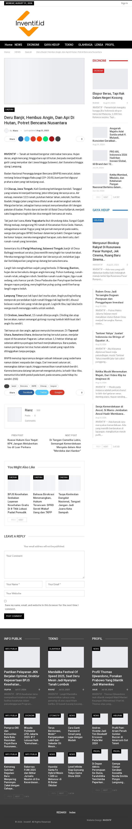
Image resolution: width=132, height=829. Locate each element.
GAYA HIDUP (52, 44)
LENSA (99, 44)
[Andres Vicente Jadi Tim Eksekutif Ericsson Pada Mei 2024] (100, 719)
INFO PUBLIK (11, 649)
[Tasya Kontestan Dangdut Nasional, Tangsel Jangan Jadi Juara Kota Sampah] (69, 483)
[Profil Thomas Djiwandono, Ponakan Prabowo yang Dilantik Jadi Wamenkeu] (110, 657)
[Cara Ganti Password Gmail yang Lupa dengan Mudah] (76, 719)
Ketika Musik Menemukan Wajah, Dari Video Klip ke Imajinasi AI (111, 375)
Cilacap (43, 386)
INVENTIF (107, 820)
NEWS (18, 44)
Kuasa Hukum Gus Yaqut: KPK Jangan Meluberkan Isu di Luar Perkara (23, 443)
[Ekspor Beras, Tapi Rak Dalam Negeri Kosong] (110, 79)
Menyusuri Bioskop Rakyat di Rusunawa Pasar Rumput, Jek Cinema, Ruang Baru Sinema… (106, 251)
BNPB (34, 386)
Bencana (24, 386)
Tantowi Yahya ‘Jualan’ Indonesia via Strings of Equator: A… (110, 337)
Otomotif (54, 715)
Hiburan (98, 220)
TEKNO (69, 44)
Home (8, 44)
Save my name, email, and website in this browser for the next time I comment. (42, 607)
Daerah (9, 109)
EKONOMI (33, 44)
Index (72, 812)
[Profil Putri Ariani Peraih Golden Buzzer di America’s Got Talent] (120, 719)
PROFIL (109, 44)
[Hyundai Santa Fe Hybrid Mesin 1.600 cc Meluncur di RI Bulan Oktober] (56, 757)
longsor (53, 386)
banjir (14, 386)
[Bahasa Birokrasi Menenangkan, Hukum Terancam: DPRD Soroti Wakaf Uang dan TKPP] (44, 483)
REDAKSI (61, 812)
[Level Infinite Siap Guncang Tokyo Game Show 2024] (76, 757)
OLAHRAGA (85, 44)
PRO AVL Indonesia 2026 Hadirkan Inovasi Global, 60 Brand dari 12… (110, 157)
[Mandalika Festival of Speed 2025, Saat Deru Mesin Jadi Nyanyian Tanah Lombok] (66, 657)
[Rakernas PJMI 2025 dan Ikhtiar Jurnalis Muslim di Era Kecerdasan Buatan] (32, 757)
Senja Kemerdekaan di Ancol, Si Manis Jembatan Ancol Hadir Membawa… (111, 410)
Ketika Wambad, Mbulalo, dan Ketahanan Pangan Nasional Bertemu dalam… (110, 181)
